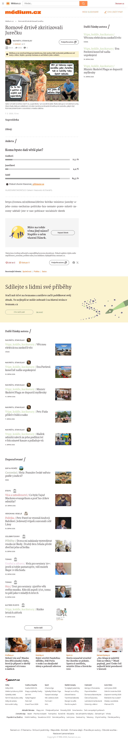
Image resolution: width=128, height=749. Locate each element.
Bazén (30, 714)
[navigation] (3, 3)
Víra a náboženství (16, 495)
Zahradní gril (99, 714)
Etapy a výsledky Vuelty (33, 691)
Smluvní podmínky (41, 730)
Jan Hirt (28, 694)
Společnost (26, 271)
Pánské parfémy (114, 717)
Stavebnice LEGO (44, 717)
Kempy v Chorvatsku (92, 688)
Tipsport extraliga (51, 694)
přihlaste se (38, 184)
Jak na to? (39, 312)
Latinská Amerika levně (93, 701)
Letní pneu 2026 (110, 688)
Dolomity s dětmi (91, 704)
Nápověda (55, 730)
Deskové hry (80, 717)
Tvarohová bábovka (72, 698)
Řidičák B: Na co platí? (112, 698)
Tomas (8, 559)
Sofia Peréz (11, 468)
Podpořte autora (67, 42)
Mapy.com (40, 710)
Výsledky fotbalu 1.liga (53, 691)
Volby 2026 (9, 688)
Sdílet (20, 48)
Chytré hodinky (100, 717)
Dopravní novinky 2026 (112, 694)
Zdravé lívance (70, 694)
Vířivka (108, 714)
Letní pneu (70, 717)
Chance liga (49, 688)
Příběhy (9, 541)
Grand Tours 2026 (31, 704)
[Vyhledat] (83, 3)
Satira (44, 271)
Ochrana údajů (76, 730)
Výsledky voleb (10, 694)
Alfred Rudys (12, 605)
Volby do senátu (11, 701)
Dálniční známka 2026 (112, 691)
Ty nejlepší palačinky (72, 688)
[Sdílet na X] (77, 262)
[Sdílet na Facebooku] (73, 262)
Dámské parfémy (58, 717)
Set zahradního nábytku (84, 714)
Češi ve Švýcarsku (91, 698)
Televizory (90, 717)
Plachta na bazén (40, 714)
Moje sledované (90, 12)
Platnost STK (109, 704)
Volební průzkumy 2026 (14, 691)
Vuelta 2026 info (31, 688)
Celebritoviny (12, 536)
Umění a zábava (14, 564)
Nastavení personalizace (63, 733)
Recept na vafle (70, 701)
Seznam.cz (119, 3)
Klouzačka (70, 714)
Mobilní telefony (30, 717)
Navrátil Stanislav (22, 41)
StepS (8, 491)
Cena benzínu (77, 710)
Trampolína (52, 714)
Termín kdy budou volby (14, 698)
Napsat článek (63, 233)
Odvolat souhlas (109, 730)
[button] (42, 80)
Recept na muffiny (72, 691)
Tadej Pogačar (30, 698)
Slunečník (61, 714)
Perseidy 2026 (65, 710)
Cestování (11, 473)
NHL (46, 704)
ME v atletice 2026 (51, 698)
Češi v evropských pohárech (94, 710)
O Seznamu (26, 730)
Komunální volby (11, 704)
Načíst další (38, 628)
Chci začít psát (115, 12)
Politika (36, 271)
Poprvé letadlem (91, 691)
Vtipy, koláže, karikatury (98, 35)
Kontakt (64, 730)
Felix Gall (28, 701)
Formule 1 (48, 701)
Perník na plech (70, 704)
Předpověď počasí (52, 710)
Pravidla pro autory (92, 730)
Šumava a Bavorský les (93, 694)
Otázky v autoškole (111, 701)
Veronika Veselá (13, 514)
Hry (7, 587)
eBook (10, 48)
